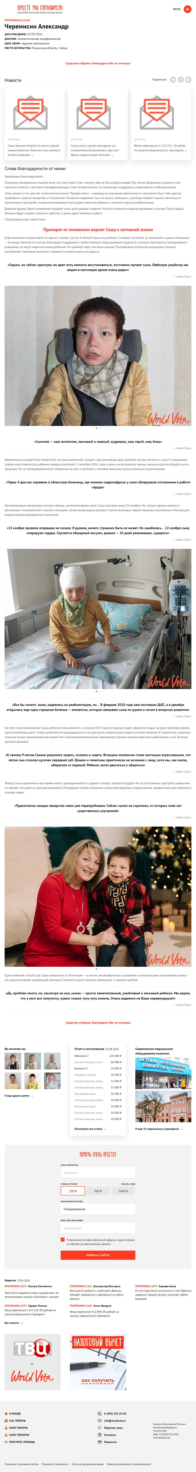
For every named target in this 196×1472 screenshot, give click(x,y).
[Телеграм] (188, 80)
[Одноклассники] (181, 80)
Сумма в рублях (69, 1184)
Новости (17, 1280)
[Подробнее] (32, 1292)
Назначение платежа (72, 1201)
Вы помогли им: (15, 1049)
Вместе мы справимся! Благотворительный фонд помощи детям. (40, 9)
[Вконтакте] (173, 80)
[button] (96, 428)
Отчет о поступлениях (96, 1049)
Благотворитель (69, 1165)
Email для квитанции (72, 1220)
